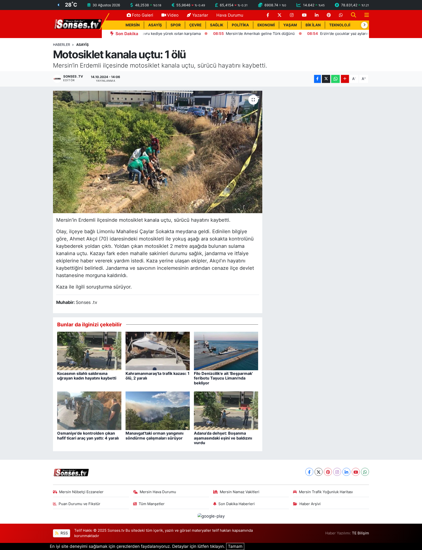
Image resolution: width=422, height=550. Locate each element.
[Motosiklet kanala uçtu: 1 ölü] (157, 152)
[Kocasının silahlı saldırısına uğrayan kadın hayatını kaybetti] (89, 350)
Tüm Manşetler (152, 504)
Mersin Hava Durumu (158, 492)
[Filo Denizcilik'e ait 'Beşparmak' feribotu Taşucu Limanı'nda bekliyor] (226, 350)
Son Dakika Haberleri (236, 504)
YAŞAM (290, 25)
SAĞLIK (216, 25)
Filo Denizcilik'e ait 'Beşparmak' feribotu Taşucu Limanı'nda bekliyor (223, 378)
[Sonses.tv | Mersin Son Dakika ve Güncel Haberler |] (77, 23)
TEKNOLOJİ (339, 25)
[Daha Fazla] (345, 79)
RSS (64, 533)
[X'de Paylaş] (326, 79)
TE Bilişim (360, 533)
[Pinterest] (328, 472)
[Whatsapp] (365, 472)
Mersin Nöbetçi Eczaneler (81, 492)
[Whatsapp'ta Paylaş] (335, 79)
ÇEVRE (195, 25)
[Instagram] (337, 472)
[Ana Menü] (364, 15)
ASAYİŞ (155, 25)
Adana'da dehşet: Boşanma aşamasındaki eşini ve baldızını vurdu (223, 438)
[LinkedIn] (346, 472)
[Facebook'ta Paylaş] (317, 79)
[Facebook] (309, 472)
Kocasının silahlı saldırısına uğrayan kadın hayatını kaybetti (86, 375)
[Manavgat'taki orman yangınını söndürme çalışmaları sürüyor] (158, 410)
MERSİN (133, 25)
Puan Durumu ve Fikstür (79, 504)
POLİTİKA (240, 25)
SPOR (175, 25)
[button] (364, 25)
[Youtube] (356, 472)
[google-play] (211, 516)
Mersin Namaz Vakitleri (239, 492)
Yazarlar (200, 15)
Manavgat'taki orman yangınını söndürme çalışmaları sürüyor (154, 435)
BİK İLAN (313, 25)
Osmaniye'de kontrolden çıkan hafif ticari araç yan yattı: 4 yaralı (88, 435)
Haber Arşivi (310, 504)
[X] (319, 472)
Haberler (61, 44)
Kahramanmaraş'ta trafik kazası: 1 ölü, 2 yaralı (158, 375)
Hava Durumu (229, 15)
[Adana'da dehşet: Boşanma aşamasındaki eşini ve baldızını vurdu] (226, 410)
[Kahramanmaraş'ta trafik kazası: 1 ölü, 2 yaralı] (158, 350)
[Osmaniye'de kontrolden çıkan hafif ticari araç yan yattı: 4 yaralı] (89, 410)
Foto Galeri (142, 15)
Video (173, 15)
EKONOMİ (266, 25)
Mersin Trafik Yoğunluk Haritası (326, 492)
